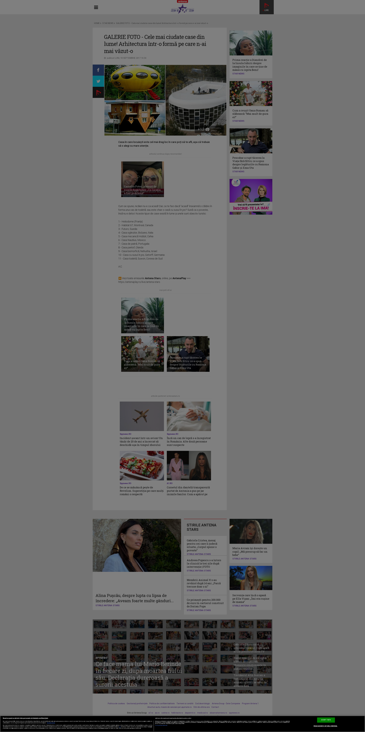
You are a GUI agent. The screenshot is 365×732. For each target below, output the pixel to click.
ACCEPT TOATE (326, 720)
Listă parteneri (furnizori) (161, 725)
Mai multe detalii (51, 722)
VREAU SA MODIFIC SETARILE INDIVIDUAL (325, 726)
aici (120, 726)
